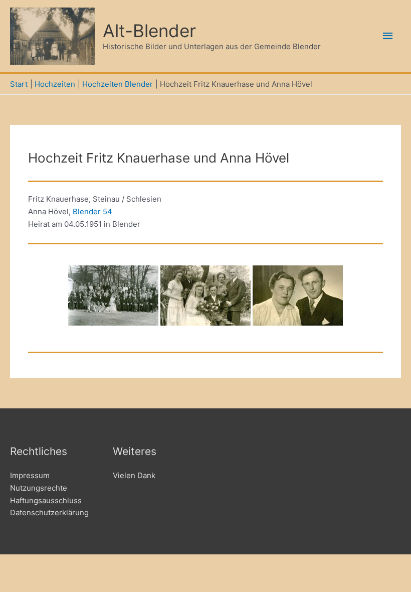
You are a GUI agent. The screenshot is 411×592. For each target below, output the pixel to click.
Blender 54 (92, 211)
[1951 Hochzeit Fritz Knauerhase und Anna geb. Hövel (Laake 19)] (113, 295)
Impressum (30, 475)
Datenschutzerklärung (49, 512)
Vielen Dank (134, 475)
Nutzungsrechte (38, 488)
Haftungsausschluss (46, 500)
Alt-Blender (149, 30)
